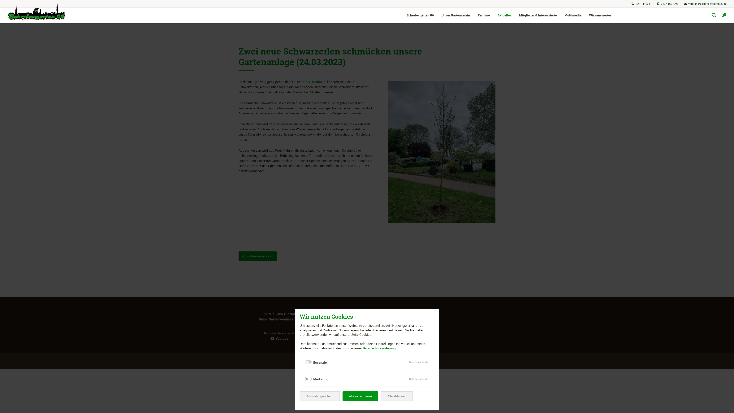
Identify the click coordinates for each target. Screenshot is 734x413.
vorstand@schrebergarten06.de (707, 4)
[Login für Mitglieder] (724, 15)
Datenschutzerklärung (379, 348)
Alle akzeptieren (360, 396)
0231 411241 (644, 4)
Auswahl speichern (319, 396)
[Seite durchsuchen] (714, 15)
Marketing (320, 379)
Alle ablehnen (396, 396)
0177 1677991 (669, 4)
